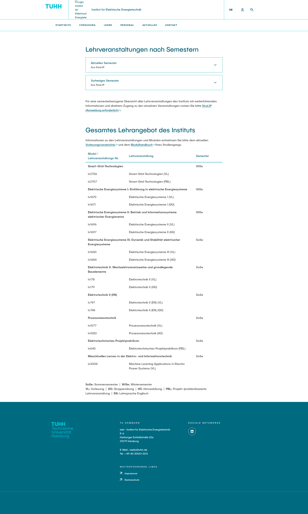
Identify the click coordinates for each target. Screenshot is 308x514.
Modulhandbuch (142, 144)
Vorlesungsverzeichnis (101, 144)
